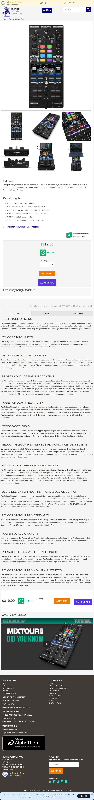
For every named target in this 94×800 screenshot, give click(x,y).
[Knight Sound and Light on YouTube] (66, 782)
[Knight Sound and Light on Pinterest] (58, 782)
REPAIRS (6, 691)
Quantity (43, 261)
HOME (5, 683)
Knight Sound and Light (46, 790)
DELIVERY (6, 762)
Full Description (16, 313)
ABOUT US (6, 686)
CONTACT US (7, 688)
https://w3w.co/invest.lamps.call (14, 733)
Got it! (84, 796)
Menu (48, 10)
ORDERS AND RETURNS (12, 765)
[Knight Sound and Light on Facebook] (54, 782)
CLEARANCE (54, 698)
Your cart (71, 3)
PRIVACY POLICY (9, 770)
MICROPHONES (55, 691)
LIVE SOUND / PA (56, 686)
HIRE (51, 701)
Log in (43, 3)
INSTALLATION (55, 703)
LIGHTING (53, 693)
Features (47, 313)
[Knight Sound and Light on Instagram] (62, 782)
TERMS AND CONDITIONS (13, 767)
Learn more (59, 797)
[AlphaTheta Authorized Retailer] (23, 750)
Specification (77, 313)
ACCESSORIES (55, 696)
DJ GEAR (52, 683)
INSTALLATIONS (9, 693)
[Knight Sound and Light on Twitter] (50, 782)
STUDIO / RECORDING (58, 688)
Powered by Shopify (64, 790)
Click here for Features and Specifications (21, 227)
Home (5, 19)
